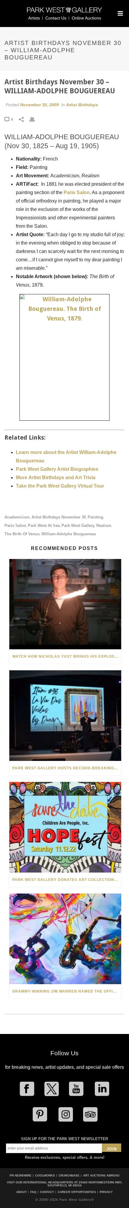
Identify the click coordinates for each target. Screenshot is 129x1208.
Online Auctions (86, 18)
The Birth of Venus (22, 534)
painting (95, 517)
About (21, 1192)
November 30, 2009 (39, 104)
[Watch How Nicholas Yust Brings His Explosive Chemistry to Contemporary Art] (65, 604)
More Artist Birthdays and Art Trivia (55, 477)
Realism (103, 525)
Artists (34, 18)
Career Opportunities (77, 1192)
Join (111, 1149)
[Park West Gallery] (64, 12)
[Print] (35, 119)
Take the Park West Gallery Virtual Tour (60, 485)
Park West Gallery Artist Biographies (57, 469)
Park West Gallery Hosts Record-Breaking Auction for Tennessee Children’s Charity (66, 768)
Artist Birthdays (82, 104)
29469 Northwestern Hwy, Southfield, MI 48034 (84, 1184)
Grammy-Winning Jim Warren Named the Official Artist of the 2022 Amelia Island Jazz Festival (66, 991)
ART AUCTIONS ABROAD (101, 1175)
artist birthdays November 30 (59, 517)
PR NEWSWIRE (21, 1175)
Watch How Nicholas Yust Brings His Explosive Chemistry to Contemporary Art (66, 656)
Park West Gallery (78, 525)
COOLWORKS (45, 1175)
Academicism (17, 517)
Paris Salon (77, 192)
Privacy (106, 1192)
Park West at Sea (44, 525)
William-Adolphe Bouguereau (68, 534)
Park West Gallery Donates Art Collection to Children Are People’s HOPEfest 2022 (66, 880)
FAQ (33, 1192)
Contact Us (55, 18)
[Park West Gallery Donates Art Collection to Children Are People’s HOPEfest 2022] (65, 827)
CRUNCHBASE (69, 1175)
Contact (47, 1192)
